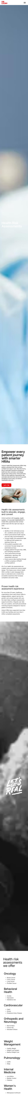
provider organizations (16, 520)
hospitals (16, 518)
